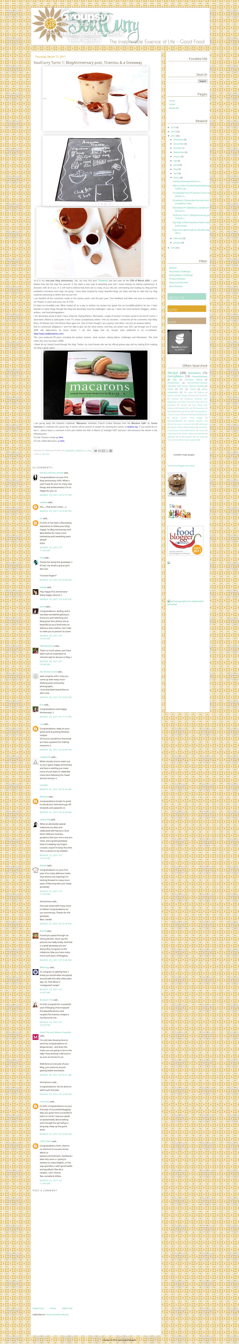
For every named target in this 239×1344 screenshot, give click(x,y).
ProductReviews (199, 376)
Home (53, 1308)
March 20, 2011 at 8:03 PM (56, 749)
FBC (181, 389)
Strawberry (190, 427)
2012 (173, 131)
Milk (169, 411)
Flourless (181, 408)
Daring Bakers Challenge (181, 275)
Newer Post (38, 1308)
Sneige (43, 587)
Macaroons (200, 408)
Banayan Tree (46, 999)
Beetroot (170, 395)
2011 (173, 135)
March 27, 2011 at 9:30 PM (56, 1134)
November (178, 143)
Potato (194, 414)
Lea (41, 724)
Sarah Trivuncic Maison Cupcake (55, 1032)
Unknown (44, 1101)
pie (180, 437)
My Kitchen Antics (48, 671)
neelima (43, 502)
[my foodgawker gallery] (179, 353)
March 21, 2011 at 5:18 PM (56, 923)
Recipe (46, 454)
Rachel (43, 930)
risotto (170, 440)
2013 (173, 127)
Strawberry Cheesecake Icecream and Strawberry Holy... (191, 202)
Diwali (170, 389)
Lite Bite (44, 785)
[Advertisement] (57, 1283)
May (175, 169)
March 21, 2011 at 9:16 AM (56, 789)
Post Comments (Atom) (57, 1314)
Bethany (44, 796)
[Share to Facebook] (111, 450)
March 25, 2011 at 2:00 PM (56, 1094)
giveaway (201, 433)
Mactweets (194, 373)
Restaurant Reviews (178, 282)
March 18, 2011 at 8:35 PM (56, 511)
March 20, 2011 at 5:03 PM (56, 697)
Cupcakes (175, 399)
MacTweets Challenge (179, 271)
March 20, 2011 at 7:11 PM (56, 716)
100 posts (188, 392)
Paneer (188, 411)
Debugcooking (47, 645)
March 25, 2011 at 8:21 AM (56, 1074)
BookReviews (173, 382)
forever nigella (187, 433)
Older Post (67, 1308)
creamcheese (172, 433)
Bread (193, 395)
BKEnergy (44, 967)
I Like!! (172, 104)
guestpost (171, 437)
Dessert (184, 405)
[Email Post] (95, 450)
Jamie (42, 606)
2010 (173, 247)
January (177, 242)
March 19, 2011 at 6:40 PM (56, 599)
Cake (175, 379)
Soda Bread (202, 424)
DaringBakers (175, 376)
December (178, 139)
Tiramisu (102, 280)
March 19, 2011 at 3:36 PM (56, 579)
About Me (174, 108)
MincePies (178, 411)
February (178, 238)
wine (177, 440)
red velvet (200, 437)
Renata (43, 865)
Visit (181, 465)
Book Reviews (175, 286)
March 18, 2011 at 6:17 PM (56, 494)
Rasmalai (203, 414)
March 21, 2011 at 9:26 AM (56, 812)
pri (41, 518)
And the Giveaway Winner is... (187, 181)
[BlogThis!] (103, 450)
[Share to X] (107, 450)
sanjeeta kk (45, 756)
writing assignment (190, 440)
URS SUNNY (46, 1141)
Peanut (186, 414)
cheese (202, 430)
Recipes (172, 267)
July (175, 160)
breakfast (192, 430)
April (175, 173)
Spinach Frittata (176, 427)
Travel (192, 389)
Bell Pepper (182, 395)
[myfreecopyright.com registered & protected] (187, 604)
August (177, 156)
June (175, 164)
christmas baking (193, 379)
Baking (201, 392)
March (176, 177)
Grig (42, 557)
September (179, 152)
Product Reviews (177, 278)
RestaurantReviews (174, 421)
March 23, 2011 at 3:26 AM (56, 960)
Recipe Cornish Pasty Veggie (187, 418)
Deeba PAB (45, 819)
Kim (42, 704)
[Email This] (99, 450)
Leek (190, 408)
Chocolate (203, 395)
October (177, 148)
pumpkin (188, 437)
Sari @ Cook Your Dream (51, 472)
